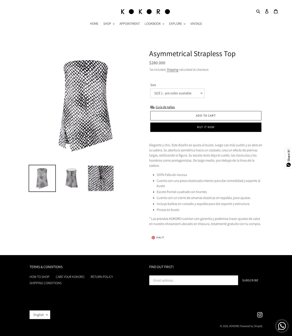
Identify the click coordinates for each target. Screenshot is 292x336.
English (39, 315)
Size (153, 85)
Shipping (172, 69)
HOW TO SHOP (39, 277)
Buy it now (205, 127)
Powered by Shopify (251, 326)
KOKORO (234, 326)
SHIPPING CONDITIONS (45, 283)
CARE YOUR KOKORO (70, 277)
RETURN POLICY (102, 277)
